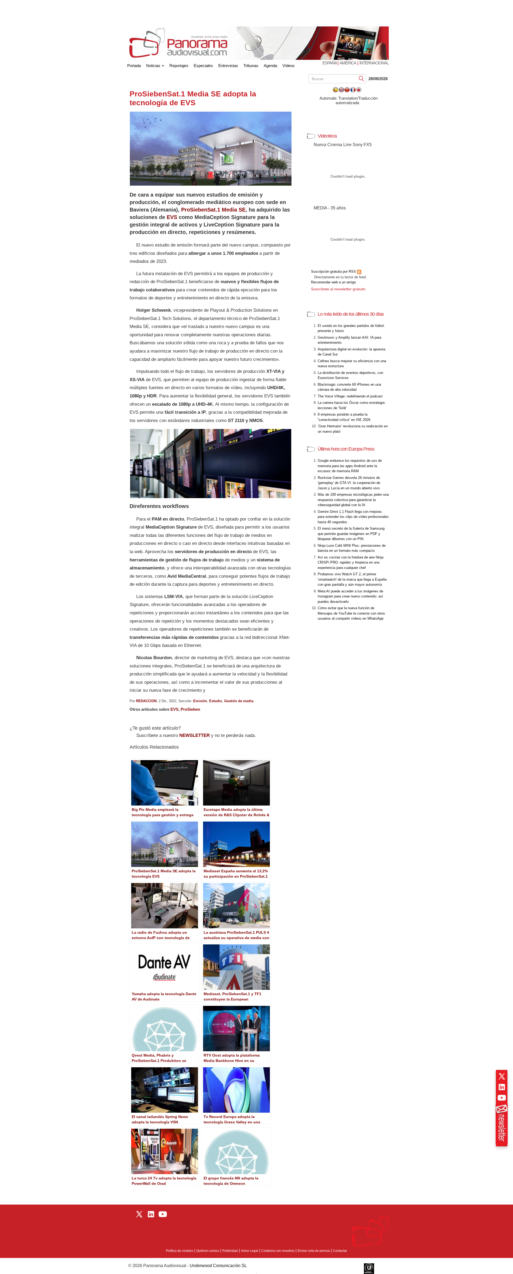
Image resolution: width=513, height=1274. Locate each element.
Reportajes (178, 65)
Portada (134, 64)
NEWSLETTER (194, 735)
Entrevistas (228, 65)
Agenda (270, 65)
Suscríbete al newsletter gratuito (338, 289)
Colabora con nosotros (277, 1251)
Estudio (215, 701)
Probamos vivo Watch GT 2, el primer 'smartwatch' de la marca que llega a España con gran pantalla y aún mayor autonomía (352, 579)
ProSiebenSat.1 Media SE (213, 210)
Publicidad (230, 1251)
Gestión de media (238, 701)
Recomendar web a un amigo (333, 282)
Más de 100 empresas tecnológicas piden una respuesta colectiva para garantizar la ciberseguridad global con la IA (353, 500)
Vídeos (288, 65)
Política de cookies (179, 1251)
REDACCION (146, 701)
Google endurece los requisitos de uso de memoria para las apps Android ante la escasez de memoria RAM (350, 466)
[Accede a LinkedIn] (502, 1087)
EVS (172, 217)
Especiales (203, 65)
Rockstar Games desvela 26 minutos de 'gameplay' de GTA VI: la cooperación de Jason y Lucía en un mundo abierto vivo (349, 483)
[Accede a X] (502, 1076)
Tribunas (250, 65)
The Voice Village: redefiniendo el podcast (350, 396)
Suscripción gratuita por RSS (334, 271)
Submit (361, 78)
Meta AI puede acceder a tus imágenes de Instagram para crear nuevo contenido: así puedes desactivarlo (350, 596)
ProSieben (190, 709)
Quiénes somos (207, 1251)
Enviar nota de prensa (314, 1251)
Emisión (200, 701)
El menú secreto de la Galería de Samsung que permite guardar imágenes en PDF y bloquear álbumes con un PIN (351, 533)
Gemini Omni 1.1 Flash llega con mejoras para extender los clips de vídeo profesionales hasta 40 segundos (353, 517)
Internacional (373, 63)
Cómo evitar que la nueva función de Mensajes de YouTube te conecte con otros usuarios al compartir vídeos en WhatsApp (351, 613)
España (329, 63)
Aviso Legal (249, 1251)
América (348, 63)
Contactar (340, 1251)
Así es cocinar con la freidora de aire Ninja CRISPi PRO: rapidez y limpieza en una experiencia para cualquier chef (350, 562)
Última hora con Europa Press (346, 449)
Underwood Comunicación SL (218, 1265)
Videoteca (327, 136)
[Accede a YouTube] (502, 1097)
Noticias (153, 65)
